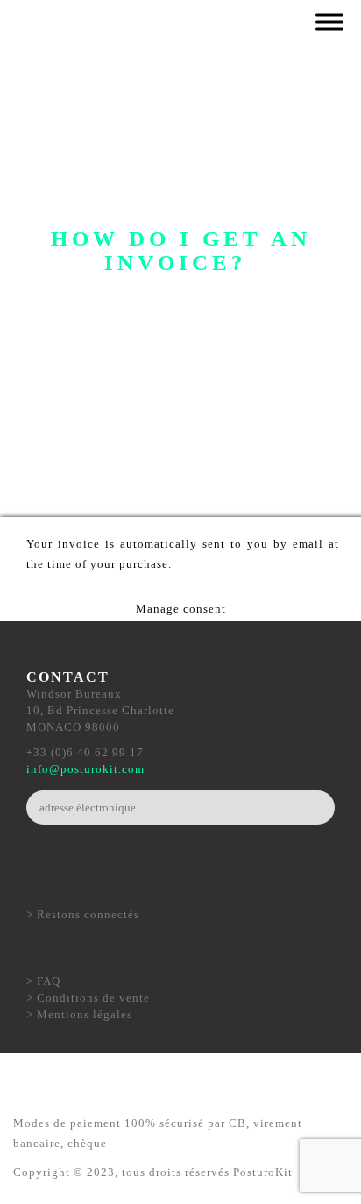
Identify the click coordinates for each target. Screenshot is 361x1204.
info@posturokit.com (85, 769)
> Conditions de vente (88, 997)
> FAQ (43, 981)
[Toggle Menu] (329, 21)
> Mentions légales (79, 1014)
